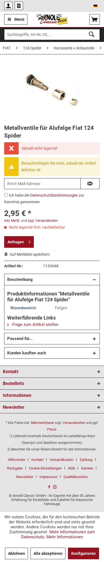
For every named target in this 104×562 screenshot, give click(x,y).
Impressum (48, 477)
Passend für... (19, 338)
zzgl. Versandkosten (43, 221)
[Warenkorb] (94, 19)
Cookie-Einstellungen (45, 468)
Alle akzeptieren (48, 553)
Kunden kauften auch (26, 352)
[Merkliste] (19, 6)
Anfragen (15, 242)
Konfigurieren (83, 553)
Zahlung (86, 460)
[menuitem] (8, 6)
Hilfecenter (16, 460)
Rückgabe (15, 468)
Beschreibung (20, 279)
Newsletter (24, 477)
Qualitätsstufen (76, 477)
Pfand (51, 429)
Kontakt (37, 460)
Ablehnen (16, 553)
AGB (71, 468)
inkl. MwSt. (12, 221)
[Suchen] (91, 34)
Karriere (87, 468)
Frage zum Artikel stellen (34, 324)
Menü (19, 19)
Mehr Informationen (64, 536)
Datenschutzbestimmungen (54, 195)
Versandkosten (74, 423)
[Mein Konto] (8, 6)
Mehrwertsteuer (42, 423)
